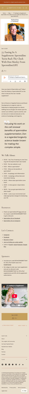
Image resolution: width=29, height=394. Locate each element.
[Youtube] (12, 364)
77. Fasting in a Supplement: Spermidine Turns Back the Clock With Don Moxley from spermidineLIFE (14, 14)
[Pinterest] (16, 364)
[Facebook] (6, 364)
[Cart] (26, 7)
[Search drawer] (23, 7)
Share (5, 70)
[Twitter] (9, 364)
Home (4, 13)
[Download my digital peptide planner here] (14, 2)
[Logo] (13, 7)
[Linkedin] (23, 364)
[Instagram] (2, 364)
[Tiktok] (19, 364)
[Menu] (2, 7)
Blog (9, 13)
